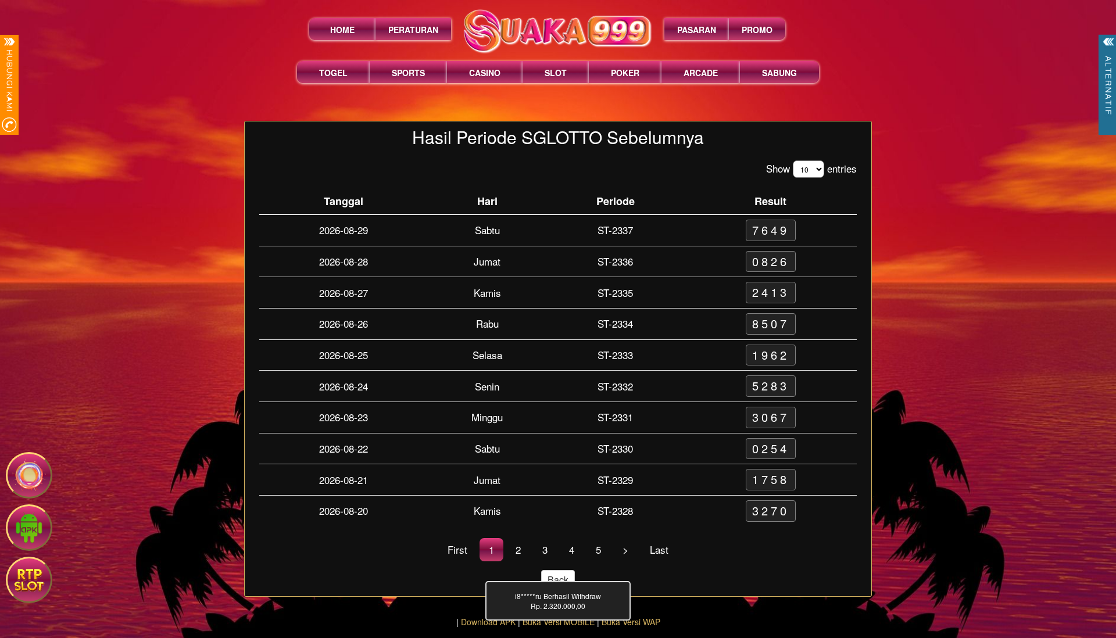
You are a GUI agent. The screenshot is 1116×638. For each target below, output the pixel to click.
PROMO (757, 29)
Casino (484, 72)
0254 (770, 448)
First (457, 549)
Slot (556, 72)
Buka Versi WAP (631, 622)
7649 (770, 229)
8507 (770, 323)
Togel (333, 72)
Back (558, 579)
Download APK (488, 622)
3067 (770, 416)
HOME (342, 29)
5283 (770, 385)
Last (659, 549)
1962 (770, 354)
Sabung (779, 72)
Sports (408, 72)
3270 (770, 510)
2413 (770, 292)
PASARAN (696, 29)
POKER (625, 72)
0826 (770, 261)
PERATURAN (413, 29)
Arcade (701, 72)
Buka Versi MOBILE (559, 622)
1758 (770, 479)
